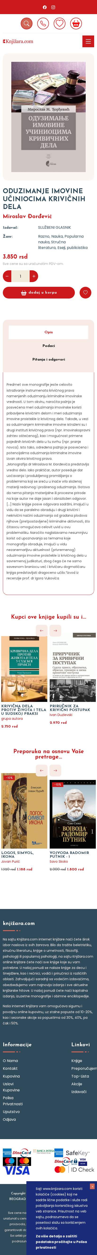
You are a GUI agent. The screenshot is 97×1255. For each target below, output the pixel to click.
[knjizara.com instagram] (53, 7)
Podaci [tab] (48, 346)
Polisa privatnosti (13, 1101)
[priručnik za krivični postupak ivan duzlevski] (73, 667)
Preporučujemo (82, 1068)
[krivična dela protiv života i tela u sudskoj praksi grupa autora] (24, 667)
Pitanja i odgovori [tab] (48, 360)
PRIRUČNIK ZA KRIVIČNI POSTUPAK (70, 708)
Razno (43, 236)
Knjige (76, 1060)
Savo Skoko (59, 861)
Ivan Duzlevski (61, 714)
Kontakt (10, 1068)
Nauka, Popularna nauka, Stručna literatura (61, 242)
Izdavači (78, 1091)
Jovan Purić (10, 861)
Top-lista (80, 1076)
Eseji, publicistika (72, 247)
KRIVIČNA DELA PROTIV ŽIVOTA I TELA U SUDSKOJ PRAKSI (23, 710)
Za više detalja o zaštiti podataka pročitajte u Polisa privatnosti (61, 1242)
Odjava (9, 1119)
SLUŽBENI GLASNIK (54, 227)
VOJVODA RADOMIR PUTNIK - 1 (69, 855)
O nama (10, 1060)
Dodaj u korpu (42, 293)
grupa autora (12, 718)
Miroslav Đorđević (27, 217)
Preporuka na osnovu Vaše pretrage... (48, 754)
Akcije (76, 1084)
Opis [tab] (48, 332)
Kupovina (11, 1076)
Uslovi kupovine (11, 1087)
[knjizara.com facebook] (45, 7)
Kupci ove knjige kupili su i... (48, 617)
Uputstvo (11, 1111)
